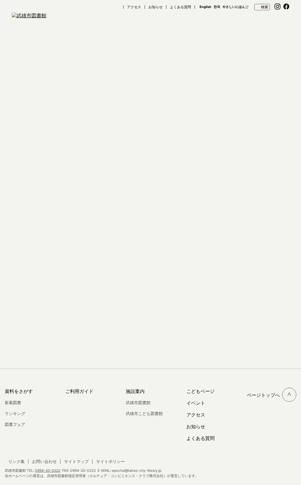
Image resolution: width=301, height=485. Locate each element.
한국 (217, 7)
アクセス (134, 7)
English (205, 7)
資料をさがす (19, 391)
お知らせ (155, 7)
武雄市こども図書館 (144, 413)
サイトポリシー (110, 461)
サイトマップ (76, 461)
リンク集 (16, 461)
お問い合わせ (44, 461)
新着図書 (13, 402)
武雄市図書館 (138, 402)
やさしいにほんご (235, 7)
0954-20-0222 (47, 470)
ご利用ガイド (79, 391)
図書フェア (15, 424)
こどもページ (200, 391)
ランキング (15, 413)
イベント (195, 403)
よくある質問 (180, 7)
